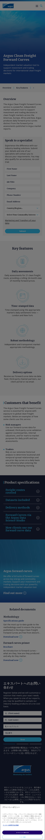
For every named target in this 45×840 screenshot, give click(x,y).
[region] (22, 822)
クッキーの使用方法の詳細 (11, 825)
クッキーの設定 (22, 837)
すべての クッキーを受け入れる (22, 832)
